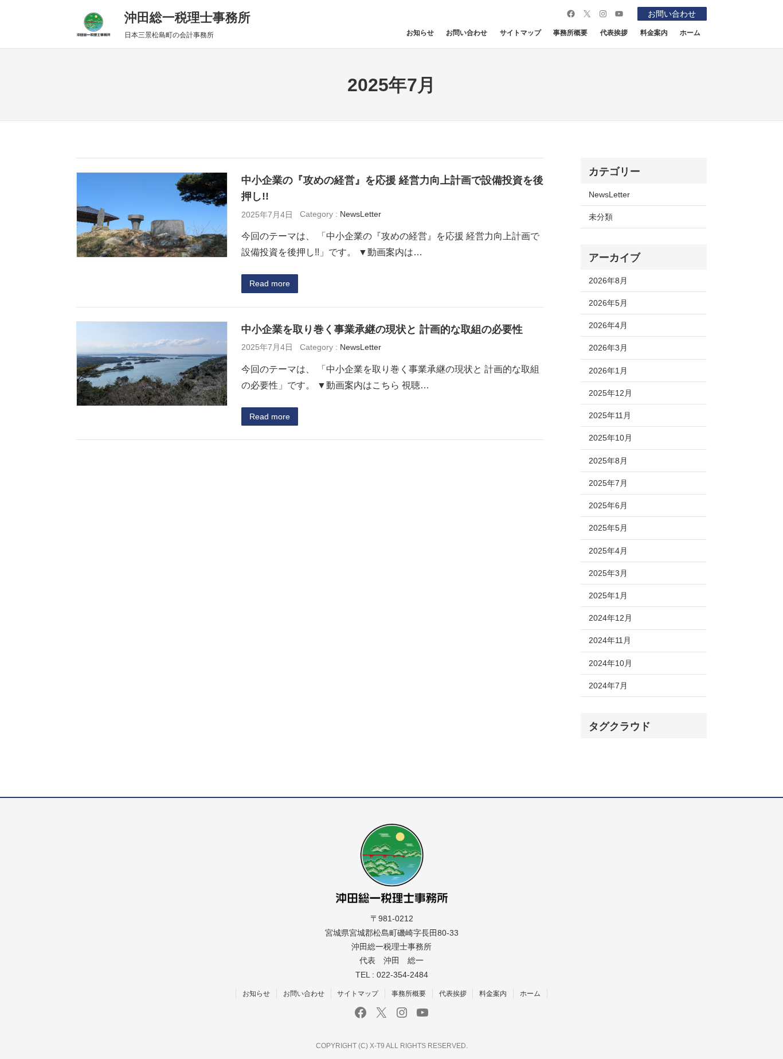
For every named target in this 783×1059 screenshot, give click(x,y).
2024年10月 (610, 663)
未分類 (601, 216)
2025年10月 (610, 437)
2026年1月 (608, 370)
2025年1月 (608, 595)
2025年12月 (610, 393)
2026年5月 (608, 302)
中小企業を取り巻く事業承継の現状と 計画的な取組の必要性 (382, 329)
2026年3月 (608, 347)
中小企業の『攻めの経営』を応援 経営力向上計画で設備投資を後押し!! (392, 188)
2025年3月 (608, 573)
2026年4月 (608, 325)
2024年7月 (608, 685)
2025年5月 (608, 527)
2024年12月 (610, 617)
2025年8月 (608, 460)
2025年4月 (608, 550)
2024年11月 (610, 640)
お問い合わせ (672, 13)
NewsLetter (360, 214)
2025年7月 (608, 483)
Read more (269, 283)
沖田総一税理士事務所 (187, 17)
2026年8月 (608, 280)
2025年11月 (610, 415)
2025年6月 (608, 505)
